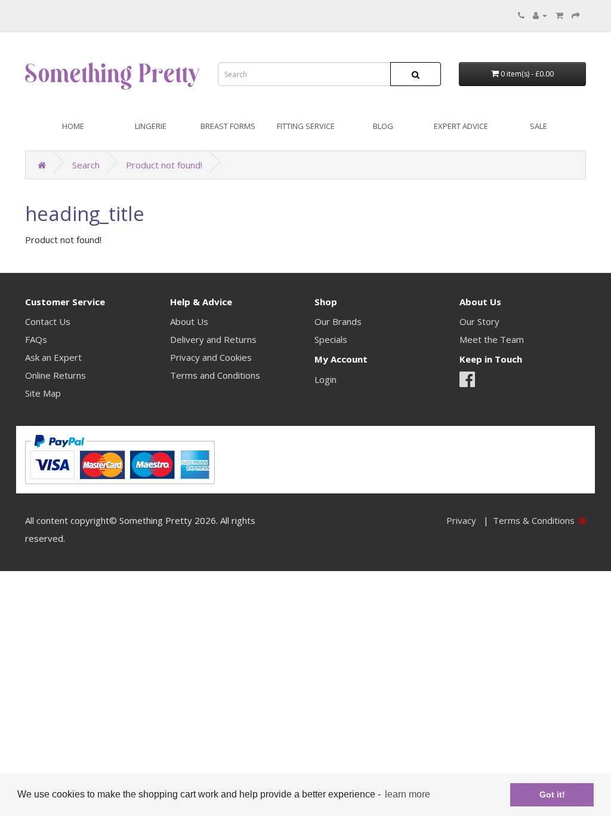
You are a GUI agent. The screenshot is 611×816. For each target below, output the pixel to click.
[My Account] (540, 15)
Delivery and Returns (213, 339)
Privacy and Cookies (211, 357)
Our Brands (338, 321)
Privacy (461, 520)
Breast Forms (227, 126)
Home (73, 126)
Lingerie (150, 126)
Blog (383, 126)
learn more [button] (407, 794)
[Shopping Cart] (559, 15)
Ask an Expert (53, 357)
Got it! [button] (552, 794)
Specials (330, 339)
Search (86, 165)
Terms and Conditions (215, 375)
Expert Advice (461, 126)
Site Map (43, 393)
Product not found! (164, 165)
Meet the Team (491, 339)
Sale (538, 126)
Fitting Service (306, 126)
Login (325, 379)
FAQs (36, 339)
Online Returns (55, 375)
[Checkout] (576, 15)
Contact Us (47, 321)
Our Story (479, 321)
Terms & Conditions (534, 520)
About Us (189, 321)
